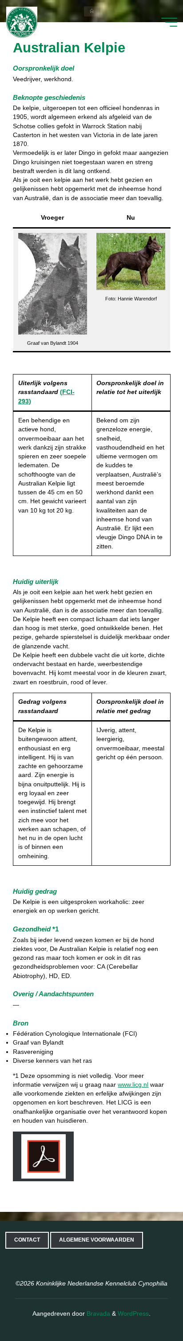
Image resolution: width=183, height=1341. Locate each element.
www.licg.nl (133, 1084)
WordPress (133, 1313)
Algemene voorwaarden (96, 1240)
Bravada (97, 1313)
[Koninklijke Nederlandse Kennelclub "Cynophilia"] (21, 22)
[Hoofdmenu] (169, 22)
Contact (27, 1240)
